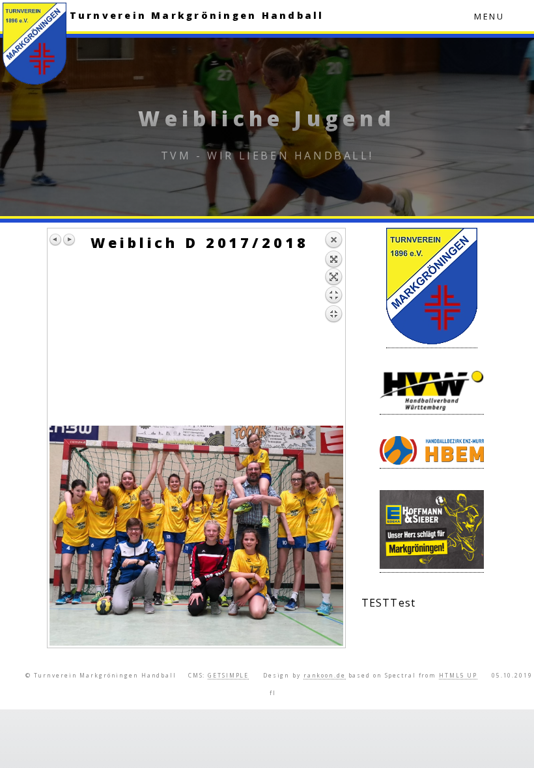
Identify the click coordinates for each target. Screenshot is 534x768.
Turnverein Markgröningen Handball (197, 15)
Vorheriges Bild (56, 239)
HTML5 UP (458, 675)
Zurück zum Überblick (333, 328)
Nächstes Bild (69, 239)
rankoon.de (324, 675)
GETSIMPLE (228, 675)
